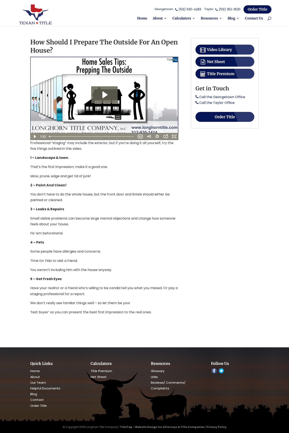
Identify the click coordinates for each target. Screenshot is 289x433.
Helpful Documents (45, 388)
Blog (231, 18)
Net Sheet (215, 61)
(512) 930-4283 (190, 9)
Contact (37, 399)
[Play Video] (34, 136)
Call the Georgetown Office (222, 97)
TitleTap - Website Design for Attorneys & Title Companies (162, 427)
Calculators (181, 18)
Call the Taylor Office (217, 102)
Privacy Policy (216, 427)
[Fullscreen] (174, 136)
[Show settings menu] (157, 136)
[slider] (92, 136)
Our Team (38, 382)
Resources (209, 18)
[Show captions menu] (140, 136)
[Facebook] (214, 371)
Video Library (219, 49)
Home (142, 18)
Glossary (157, 371)
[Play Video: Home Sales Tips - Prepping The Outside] (104, 94)
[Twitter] (221, 371)
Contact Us (254, 18)
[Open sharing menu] (165, 136)
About (158, 18)
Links (154, 377)
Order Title (257, 9)
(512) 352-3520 (230, 9)
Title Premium (220, 73)
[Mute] (148, 136)
